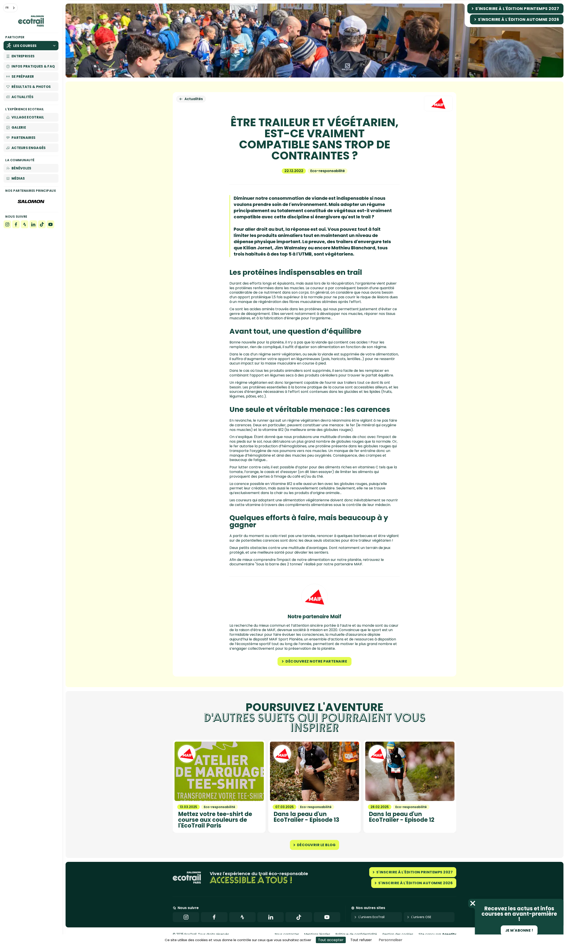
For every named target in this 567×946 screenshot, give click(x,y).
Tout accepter (331, 939)
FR (7, 8)
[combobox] (10, 8)
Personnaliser (390, 939)
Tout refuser (361, 939)
